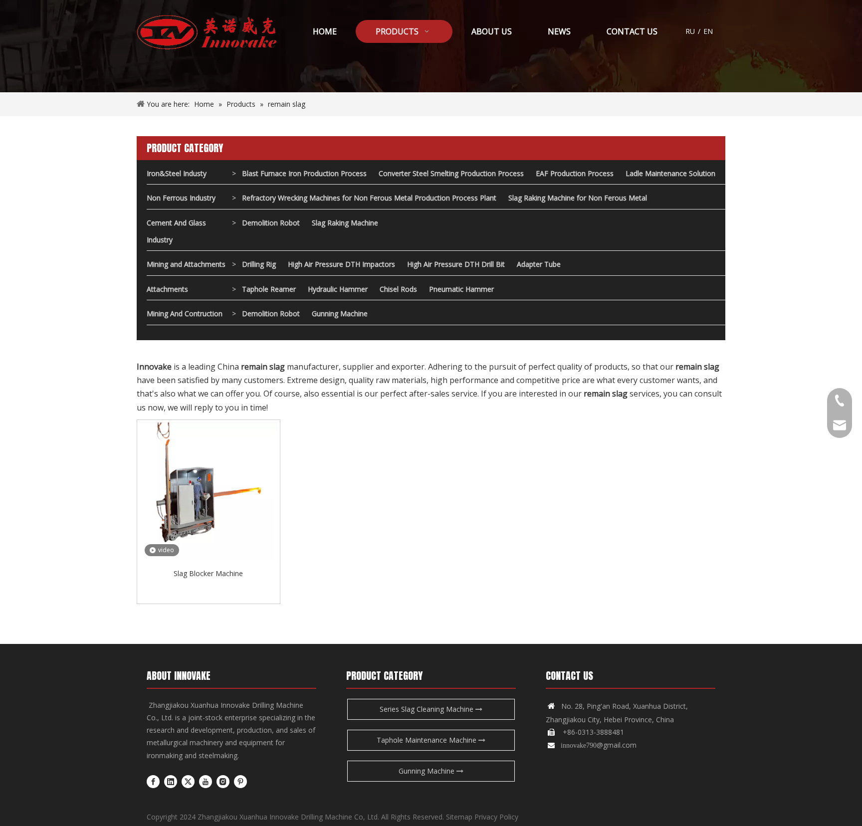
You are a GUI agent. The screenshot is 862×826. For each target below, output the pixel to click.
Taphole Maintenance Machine (427, 740)
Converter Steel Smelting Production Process (451, 173)
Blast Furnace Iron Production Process (304, 173)
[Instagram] (222, 781)
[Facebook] (153, 781)
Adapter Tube (539, 264)
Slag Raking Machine (345, 222)
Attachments (167, 289)
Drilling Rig (259, 264)
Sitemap (459, 817)
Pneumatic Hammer (461, 289)
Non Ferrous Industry (181, 198)
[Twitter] (188, 781)
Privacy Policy (496, 817)
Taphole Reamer (269, 289)
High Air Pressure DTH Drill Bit (456, 264)
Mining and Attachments (186, 264)
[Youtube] (205, 781)
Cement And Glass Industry (176, 231)
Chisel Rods (398, 289)
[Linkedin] (170, 781)
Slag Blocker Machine (208, 573)
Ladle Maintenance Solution (670, 173)
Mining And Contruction (184, 313)
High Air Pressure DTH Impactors (341, 264)
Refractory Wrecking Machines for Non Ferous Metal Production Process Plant (369, 198)
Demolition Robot (271, 222)
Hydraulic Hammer (338, 289)
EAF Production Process (575, 173)
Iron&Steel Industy (177, 173)
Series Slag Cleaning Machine (427, 709)
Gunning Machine (340, 313)
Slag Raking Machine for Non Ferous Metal (577, 198)
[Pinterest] (240, 781)
